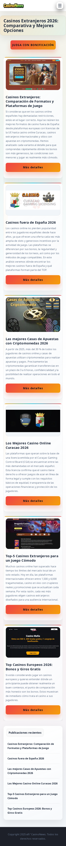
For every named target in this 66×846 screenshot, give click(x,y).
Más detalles (33, 167)
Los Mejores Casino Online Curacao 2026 (33, 783)
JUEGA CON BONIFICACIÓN (33, 45)
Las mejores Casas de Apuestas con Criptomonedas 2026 (29, 771)
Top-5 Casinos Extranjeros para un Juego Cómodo (33, 796)
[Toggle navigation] (59, 5)
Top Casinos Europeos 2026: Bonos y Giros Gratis (30, 810)
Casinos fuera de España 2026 (26, 758)
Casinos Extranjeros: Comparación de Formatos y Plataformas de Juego (31, 746)
